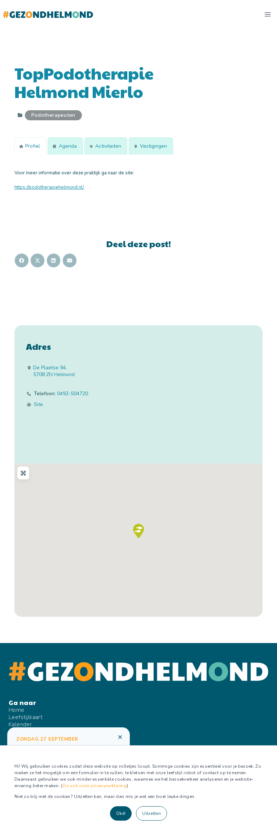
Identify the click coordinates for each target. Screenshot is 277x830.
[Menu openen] (267, 14)
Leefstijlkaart (26, 717)
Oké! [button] (121, 813)
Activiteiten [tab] (108, 146)
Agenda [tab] (68, 146)
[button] (138, 531)
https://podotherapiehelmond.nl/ (49, 187)
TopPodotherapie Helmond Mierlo (84, 82)
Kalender (20, 724)
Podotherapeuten (53, 115)
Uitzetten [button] (151, 813)
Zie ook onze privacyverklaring (94, 786)
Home (17, 710)
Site (38, 404)
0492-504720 (72, 394)
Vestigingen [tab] (153, 146)
